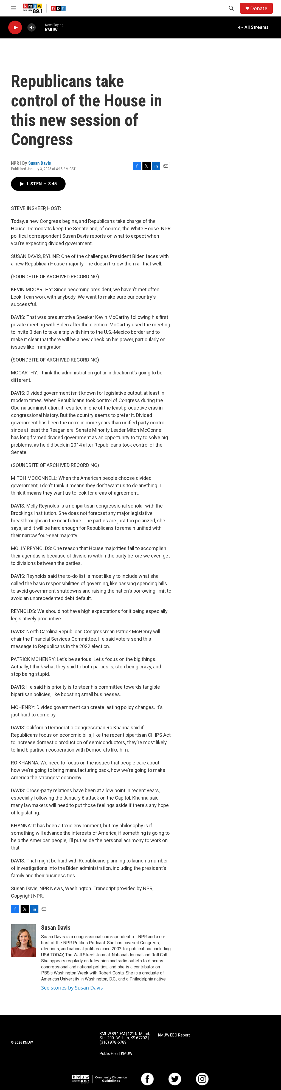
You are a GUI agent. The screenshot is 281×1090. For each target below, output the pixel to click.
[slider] (40, 27)
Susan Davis (39, 163)
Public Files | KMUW (116, 1054)
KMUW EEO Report (174, 1035)
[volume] (31, 27)
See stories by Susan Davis (72, 987)
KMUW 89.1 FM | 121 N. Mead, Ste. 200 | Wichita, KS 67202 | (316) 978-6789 (125, 1038)
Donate (258, 8)
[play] (15, 27)
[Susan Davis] (23, 940)
